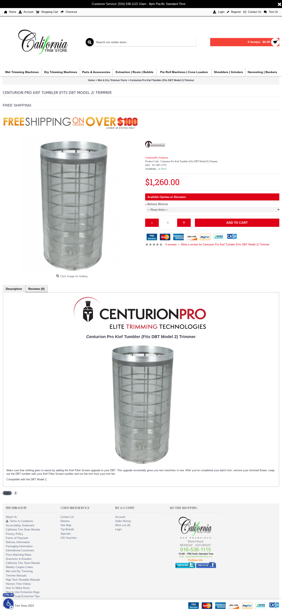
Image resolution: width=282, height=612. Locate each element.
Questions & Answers (19, 558)
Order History (123, 521)
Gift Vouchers (68, 537)
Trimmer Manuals (16, 575)
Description (14, 288)
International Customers (20, 550)
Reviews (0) (36, 288)
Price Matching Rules (18, 554)
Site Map (65, 525)
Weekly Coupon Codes (19, 567)
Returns (65, 521)
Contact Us (67, 516)
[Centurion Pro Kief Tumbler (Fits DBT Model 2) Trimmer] (72, 203)
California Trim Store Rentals (23, 529)
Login (118, 529)
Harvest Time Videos (18, 583)
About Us (11, 516)
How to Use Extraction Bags (23, 592)
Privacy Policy (14, 533)
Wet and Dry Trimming (19, 571)
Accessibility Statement (20, 525)
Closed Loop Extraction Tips (23, 596)
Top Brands (67, 529)
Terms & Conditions (21, 521)
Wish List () (122, 525)
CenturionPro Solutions (156, 157)
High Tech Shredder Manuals (23, 579)
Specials (65, 533)
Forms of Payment (17, 538)
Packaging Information (19, 546)
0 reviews (171, 244)
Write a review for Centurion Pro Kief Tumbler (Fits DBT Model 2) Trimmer (225, 244)
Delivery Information (18, 542)
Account (120, 516)
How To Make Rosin (18, 588)
